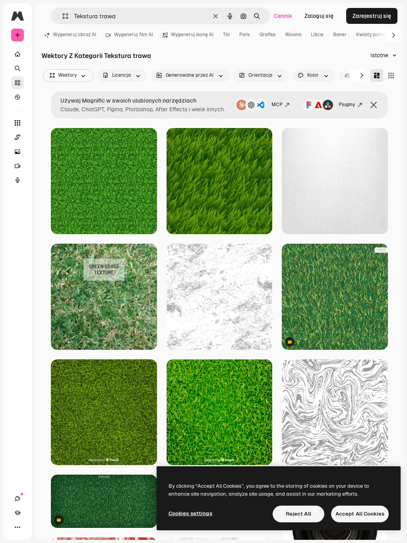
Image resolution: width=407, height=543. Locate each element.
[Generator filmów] (17, 165)
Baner (340, 34)
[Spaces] (17, 137)
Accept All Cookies (359, 513)
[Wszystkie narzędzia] (17, 122)
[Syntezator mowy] (17, 180)
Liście (317, 34)
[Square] (391, 75)
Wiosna (293, 34)
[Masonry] (376, 75)
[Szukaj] (17, 68)
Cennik (283, 15)
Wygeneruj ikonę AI (192, 34)
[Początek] (17, 54)
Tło (226, 34)
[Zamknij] (373, 105)
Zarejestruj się (372, 15)
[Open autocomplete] (62, 16)
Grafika (267, 34)
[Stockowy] (17, 82)
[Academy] (17, 512)
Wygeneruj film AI (133, 34)
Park (244, 34)
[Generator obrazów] (17, 151)
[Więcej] (17, 527)
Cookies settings (190, 513)
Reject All (298, 513)
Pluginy (347, 104)
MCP (277, 104)
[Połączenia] (17, 498)
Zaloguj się (318, 15)
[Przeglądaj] (17, 97)
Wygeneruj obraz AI (74, 34)
